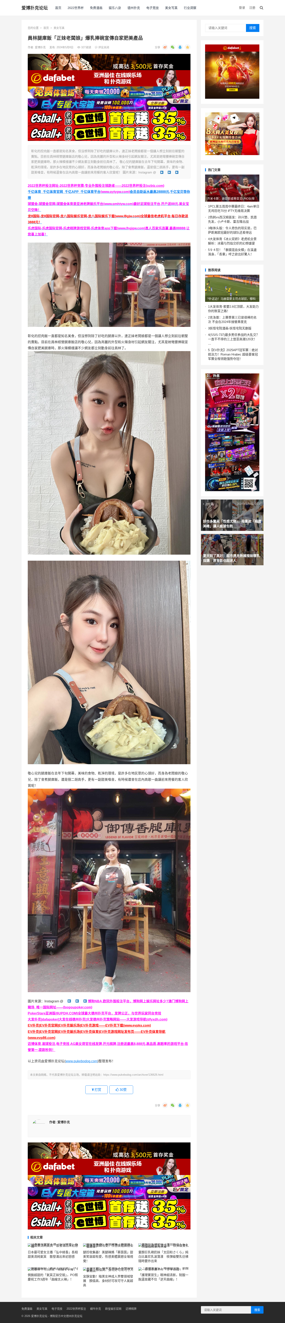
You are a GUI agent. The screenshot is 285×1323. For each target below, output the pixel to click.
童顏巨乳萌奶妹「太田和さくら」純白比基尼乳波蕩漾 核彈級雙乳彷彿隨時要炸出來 (163, 1256)
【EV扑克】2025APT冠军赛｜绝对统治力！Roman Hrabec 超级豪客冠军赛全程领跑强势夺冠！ (233, 354)
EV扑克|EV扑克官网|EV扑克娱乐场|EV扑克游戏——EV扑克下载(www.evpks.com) (89, 1025)
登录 (242, 7)
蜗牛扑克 (95, 1308)
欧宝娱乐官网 (113, 1308)
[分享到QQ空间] (187, 47)
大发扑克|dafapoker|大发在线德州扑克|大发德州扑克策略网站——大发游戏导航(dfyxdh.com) (97, 1019)
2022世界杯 (76, 8)
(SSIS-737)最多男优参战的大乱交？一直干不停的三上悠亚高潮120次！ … (233, 339)
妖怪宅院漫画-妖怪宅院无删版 (230, 328)
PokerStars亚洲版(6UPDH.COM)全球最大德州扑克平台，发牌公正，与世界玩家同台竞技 (94, 1013)
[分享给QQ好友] (180, 47)
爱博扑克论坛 (34, 7)
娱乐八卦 (115, 8)
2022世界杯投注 (76, 1308)
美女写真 (171, 8)
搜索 (252, 28)
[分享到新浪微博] (165, 47)
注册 (252, 7)
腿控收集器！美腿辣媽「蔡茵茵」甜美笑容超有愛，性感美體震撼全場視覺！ (108, 1256)
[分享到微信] (172, 47)
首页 (58, 8)
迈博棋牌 (131, 1308)
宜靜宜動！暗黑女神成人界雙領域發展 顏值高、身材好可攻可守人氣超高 (108, 1281)
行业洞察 (190, 8)
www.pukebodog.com (81, 1061)
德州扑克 (133, 8)
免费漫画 (96, 8)
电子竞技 (152, 8)
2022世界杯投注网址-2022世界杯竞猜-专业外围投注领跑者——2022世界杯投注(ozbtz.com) (96, 185)
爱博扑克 (41, 47)
